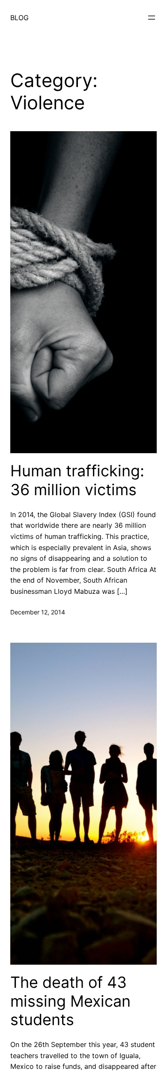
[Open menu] (151, 17)
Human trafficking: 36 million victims (77, 480)
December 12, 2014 (37, 612)
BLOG (19, 17)
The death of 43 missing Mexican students (70, 1001)
